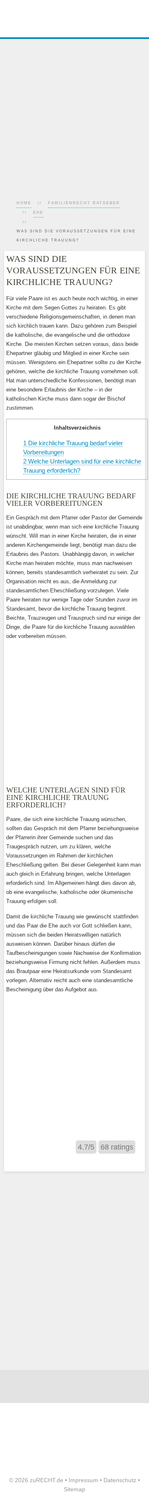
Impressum (83, 1480)
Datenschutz (119, 1480)
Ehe (38, 212)
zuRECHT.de (46, 1480)
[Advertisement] (74, 113)
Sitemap (74, 1489)
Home (24, 203)
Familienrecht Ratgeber (84, 203)
